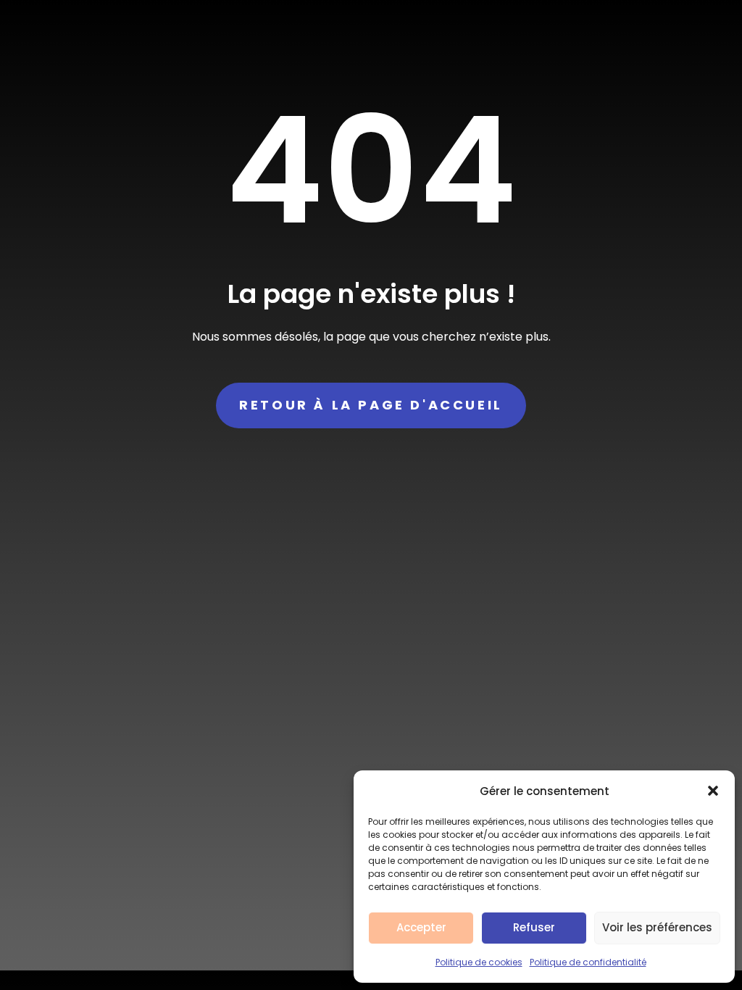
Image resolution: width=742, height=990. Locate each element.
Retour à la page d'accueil (371, 405)
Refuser (534, 927)
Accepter (421, 927)
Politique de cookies (478, 962)
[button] (713, 790)
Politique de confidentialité (588, 962)
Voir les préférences (657, 927)
